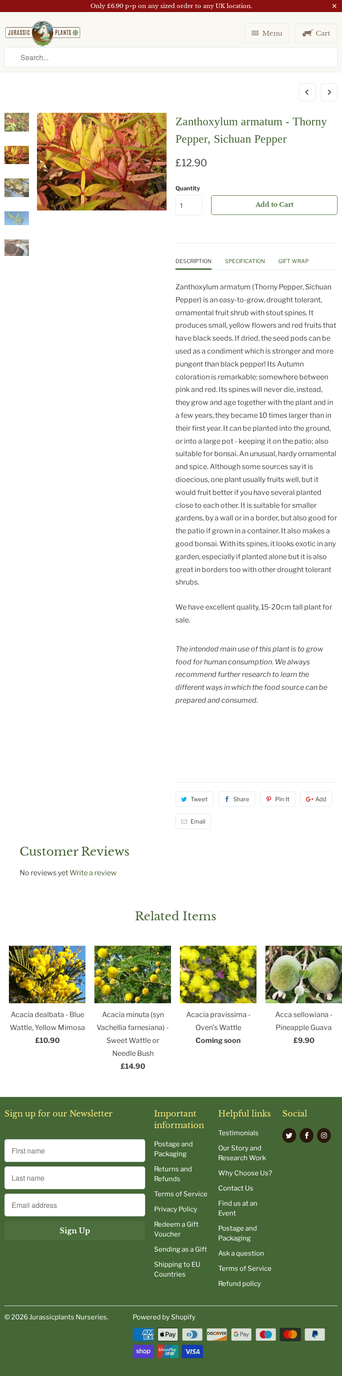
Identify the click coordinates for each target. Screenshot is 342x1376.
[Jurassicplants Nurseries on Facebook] (307, 1135)
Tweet (199, 799)
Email (198, 821)
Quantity (187, 188)
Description (193, 261)
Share (241, 799)
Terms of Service (181, 1194)
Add (320, 799)
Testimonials (238, 1133)
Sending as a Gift (180, 1249)
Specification (245, 261)
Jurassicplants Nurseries (68, 1317)
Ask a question (241, 1253)
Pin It (282, 799)
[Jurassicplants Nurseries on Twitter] (289, 1135)
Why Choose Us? (245, 1173)
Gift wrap (293, 261)
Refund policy (239, 1284)
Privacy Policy (175, 1209)
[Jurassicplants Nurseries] (42, 37)
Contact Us (235, 1188)
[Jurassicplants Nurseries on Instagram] (324, 1135)
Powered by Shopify (164, 1317)
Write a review (93, 873)
